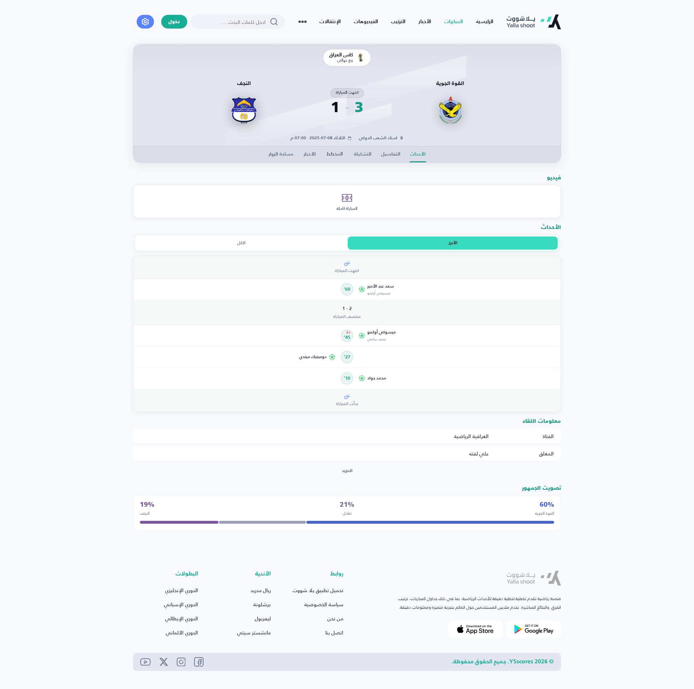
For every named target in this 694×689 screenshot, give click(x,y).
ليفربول (263, 618)
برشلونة (262, 604)
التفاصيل (390, 154)
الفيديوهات (366, 21)
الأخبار (425, 21)
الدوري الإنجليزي (181, 590)
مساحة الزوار (281, 154)
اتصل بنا (334, 632)
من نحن (335, 618)
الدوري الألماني (182, 632)
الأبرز (453, 243)
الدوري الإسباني (181, 604)
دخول (174, 22)
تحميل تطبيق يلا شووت (318, 590)
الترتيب (398, 21)
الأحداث (417, 154)
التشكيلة (362, 154)
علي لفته (479, 453)
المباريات (453, 21)
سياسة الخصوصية (323, 604)
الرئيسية (484, 21)
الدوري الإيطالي (181, 618)
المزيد (347, 471)
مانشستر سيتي (254, 632)
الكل (241, 243)
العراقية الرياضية (471, 436)
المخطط (334, 154)
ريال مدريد (260, 590)
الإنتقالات (330, 21)
